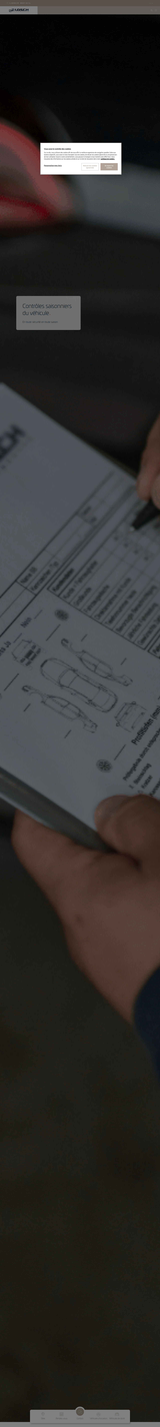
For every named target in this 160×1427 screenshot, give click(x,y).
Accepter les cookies (109, 167)
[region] (81, 159)
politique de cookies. (108, 159)
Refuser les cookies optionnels (90, 167)
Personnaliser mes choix (53, 165)
